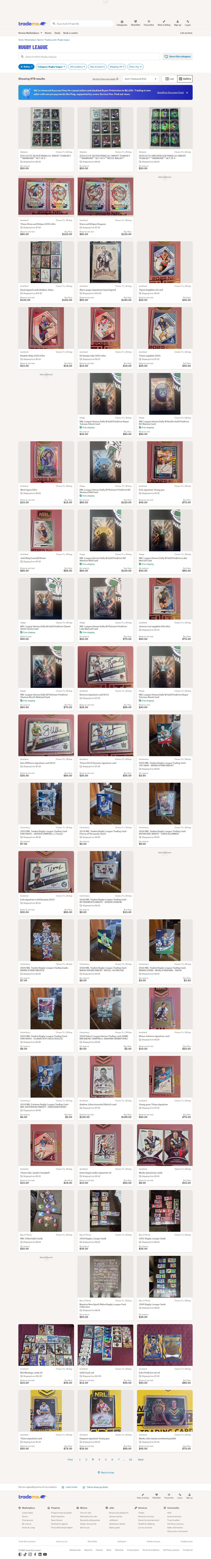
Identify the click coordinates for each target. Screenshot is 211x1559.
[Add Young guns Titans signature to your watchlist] (188, 1060)
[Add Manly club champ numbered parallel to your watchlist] (188, 1394)
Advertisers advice (117, 1524)
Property (55, 1507)
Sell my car (85, 1527)
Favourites (169, 1497)
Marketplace (28, 1507)
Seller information (175, 1527)
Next (140, 1459)
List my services (145, 1527)
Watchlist (156, 1497)
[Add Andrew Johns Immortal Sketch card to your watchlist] (129, 1060)
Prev (70, 1459)
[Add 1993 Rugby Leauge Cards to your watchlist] (129, 1194)
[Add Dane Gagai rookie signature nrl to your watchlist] (129, 1128)
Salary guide (114, 1527)
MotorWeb (92, 1541)
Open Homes (56, 1520)
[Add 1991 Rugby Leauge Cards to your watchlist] (188, 1194)
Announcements (174, 1516)
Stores (48, 32)
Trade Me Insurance (27, 1541)
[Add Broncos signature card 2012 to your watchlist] (129, 650)
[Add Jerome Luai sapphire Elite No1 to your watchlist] (188, 582)
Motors (83, 1507)
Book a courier (70, 32)
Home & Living (28, 1527)
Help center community (177, 1531)
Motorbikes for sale (88, 1516)
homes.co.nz (61, 1541)
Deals (57, 32)
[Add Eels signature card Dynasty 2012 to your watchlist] (69, 855)
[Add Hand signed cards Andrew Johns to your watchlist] (69, 245)
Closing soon (27, 1520)
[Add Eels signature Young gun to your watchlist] (188, 445)
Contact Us (188, 1550)
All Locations (76, 66)
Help (169, 1512)
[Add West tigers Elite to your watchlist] (69, 445)
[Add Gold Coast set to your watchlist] (129, 1328)
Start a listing (143, 1497)
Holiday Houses (153, 1541)
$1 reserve (26, 1524)
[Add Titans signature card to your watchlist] (69, 1394)
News (109, 1550)
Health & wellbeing (146, 1524)
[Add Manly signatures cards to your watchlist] (188, 1128)
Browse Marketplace (29, 32)
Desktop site (75, 1550)
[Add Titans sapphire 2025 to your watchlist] (188, 311)
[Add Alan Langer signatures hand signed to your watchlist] (129, 245)
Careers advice (115, 1516)
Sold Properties (58, 1516)
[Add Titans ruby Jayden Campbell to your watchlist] (69, 1128)
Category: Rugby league (50, 66)
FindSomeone (187, 1541)
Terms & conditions (151, 1550)
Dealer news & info (88, 1524)
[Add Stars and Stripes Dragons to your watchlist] (129, 180)
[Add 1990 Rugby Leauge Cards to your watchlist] (188, 1260)
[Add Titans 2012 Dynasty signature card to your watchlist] (129, 718)
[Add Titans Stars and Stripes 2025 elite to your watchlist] (69, 180)
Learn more (71, 1487)
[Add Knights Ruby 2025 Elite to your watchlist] (69, 311)
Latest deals (27, 1512)
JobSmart (113, 1520)
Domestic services (146, 1516)
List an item (186, 32)
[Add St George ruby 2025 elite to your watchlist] (129, 311)
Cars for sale (85, 1512)
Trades (141, 1512)
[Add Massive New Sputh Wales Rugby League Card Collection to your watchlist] (129, 1260)
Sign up (177, 24)
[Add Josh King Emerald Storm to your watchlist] (69, 514)
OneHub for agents (59, 1524)
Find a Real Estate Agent (62, 1527)
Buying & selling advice (90, 1520)
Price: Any (134, 66)
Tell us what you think (97, 1487)
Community (173, 1507)
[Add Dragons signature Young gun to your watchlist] (129, 1394)
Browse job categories (119, 1512)
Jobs (111, 1507)
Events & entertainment (148, 1520)
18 (130, 1459)
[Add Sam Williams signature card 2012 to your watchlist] (69, 718)
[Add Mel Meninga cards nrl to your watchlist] (69, 1328)
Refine (27, 66)
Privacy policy (133, 1550)
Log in (188, 24)
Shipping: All (116, 66)
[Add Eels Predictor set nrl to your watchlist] (188, 1328)
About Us (88, 1550)
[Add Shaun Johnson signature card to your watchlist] (188, 992)
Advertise (119, 1550)
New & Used (96, 66)
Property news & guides (61, 1512)
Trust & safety (173, 1520)
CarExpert (121, 1541)
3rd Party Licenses (175, 1524)
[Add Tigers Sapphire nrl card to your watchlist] (188, 245)
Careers (99, 1550)
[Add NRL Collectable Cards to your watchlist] (69, 1194)
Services (142, 1507)
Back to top (107, 1472)
